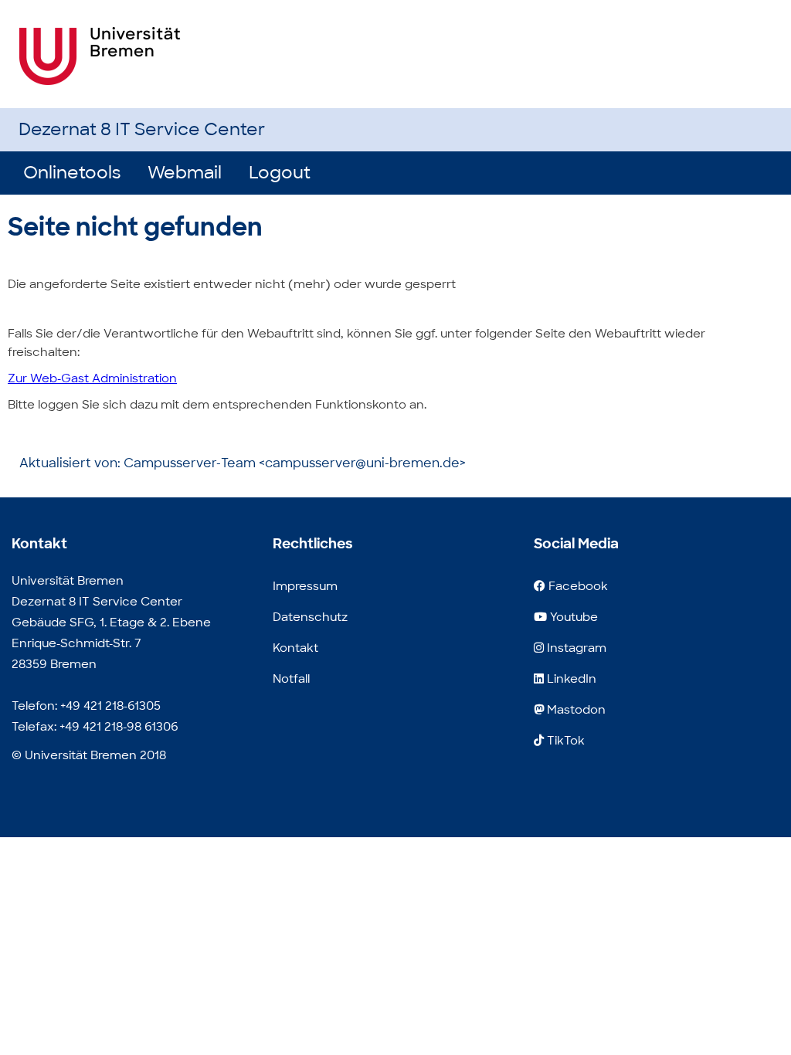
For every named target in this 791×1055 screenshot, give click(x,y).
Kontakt (295, 648)
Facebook (576, 586)
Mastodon (575, 709)
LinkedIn (570, 679)
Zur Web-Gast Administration (92, 378)
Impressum (305, 586)
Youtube (572, 617)
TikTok (564, 740)
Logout (280, 172)
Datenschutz (310, 617)
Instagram (575, 648)
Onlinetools (72, 172)
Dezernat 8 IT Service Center (142, 129)
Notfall (291, 679)
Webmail (185, 172)
